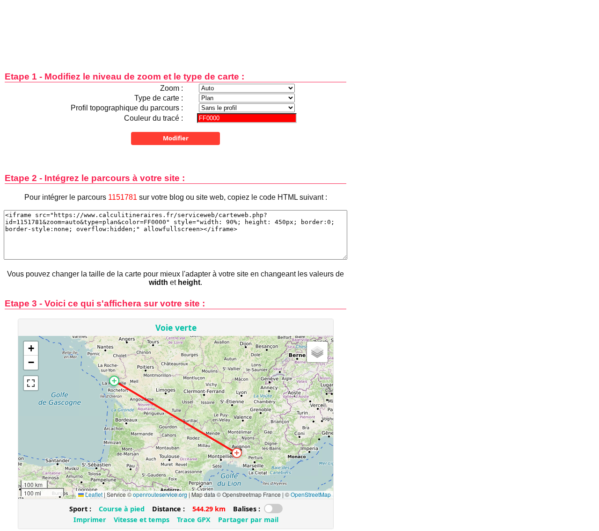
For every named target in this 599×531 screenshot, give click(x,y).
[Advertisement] (175, 29)
